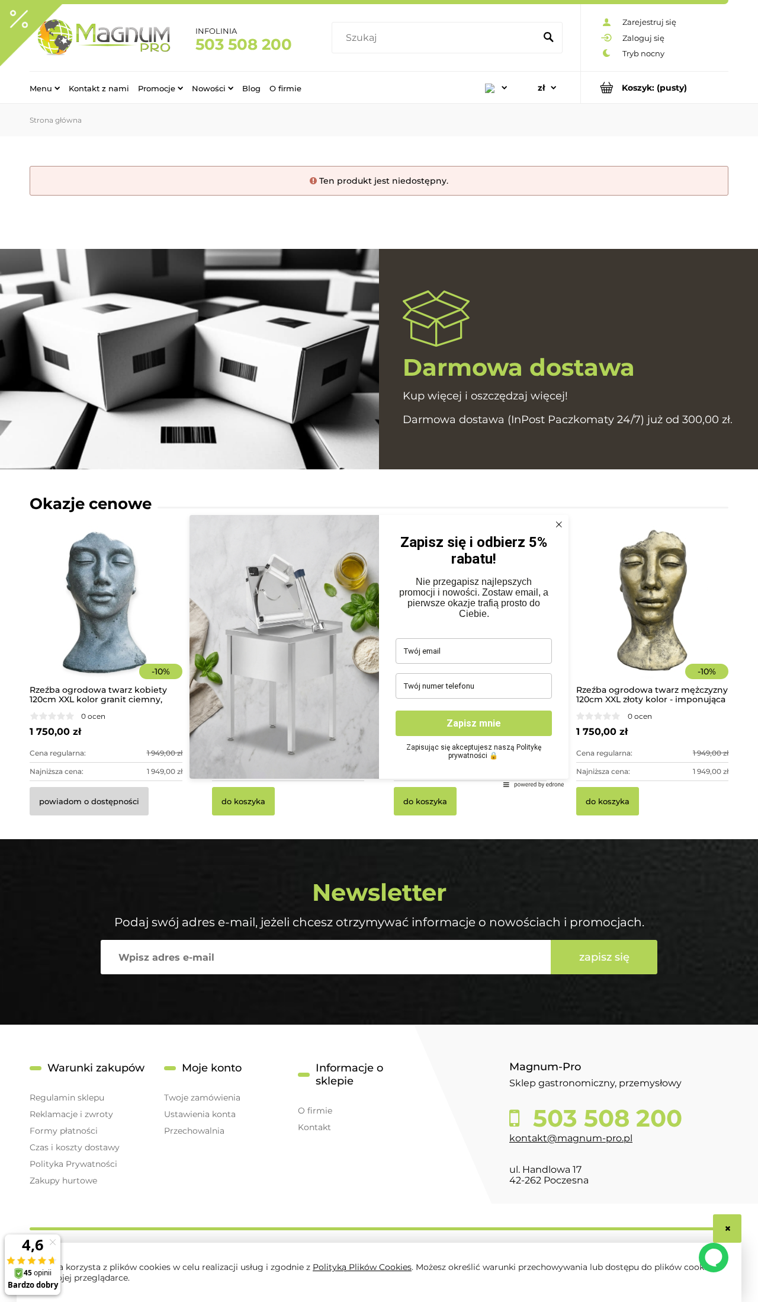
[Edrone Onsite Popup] (379, 651)
